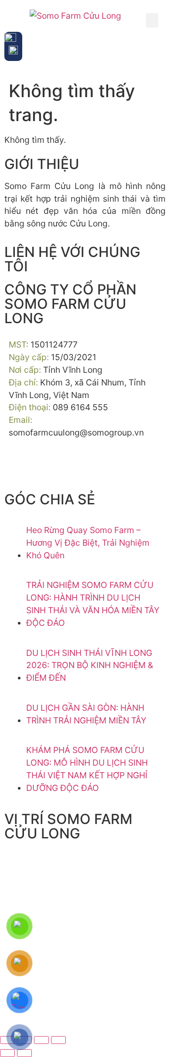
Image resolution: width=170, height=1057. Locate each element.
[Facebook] (20, 465)
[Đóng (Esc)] (58, 1040)
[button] (152, 20)
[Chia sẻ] (41, 1040)
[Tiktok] (43, 465)
